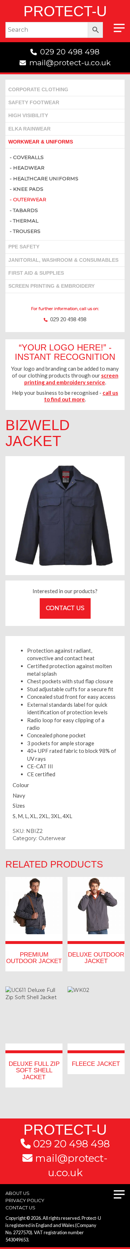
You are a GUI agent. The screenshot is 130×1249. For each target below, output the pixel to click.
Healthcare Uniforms (45, 178)
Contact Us (65, 608)
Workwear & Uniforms (40, 142)
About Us (17, 1193)
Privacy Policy (24, 1200)
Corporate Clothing (38, 89)
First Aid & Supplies (36, 273)
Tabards (25, 210)
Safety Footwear (33, 102)
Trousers (26, 231)
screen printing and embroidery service (71, 378)
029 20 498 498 (70, 51)
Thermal (25, 221)
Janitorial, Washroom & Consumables (63, 260)
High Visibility (28, 115)
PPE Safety (23, 247)
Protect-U (65, 11)
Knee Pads (28, 189)
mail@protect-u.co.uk (70, 62)
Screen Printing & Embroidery (51, 286)
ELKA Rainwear (29, 129)
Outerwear (29, 199)
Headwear (28, 168)
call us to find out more (81, 396)
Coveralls (28, 157)
